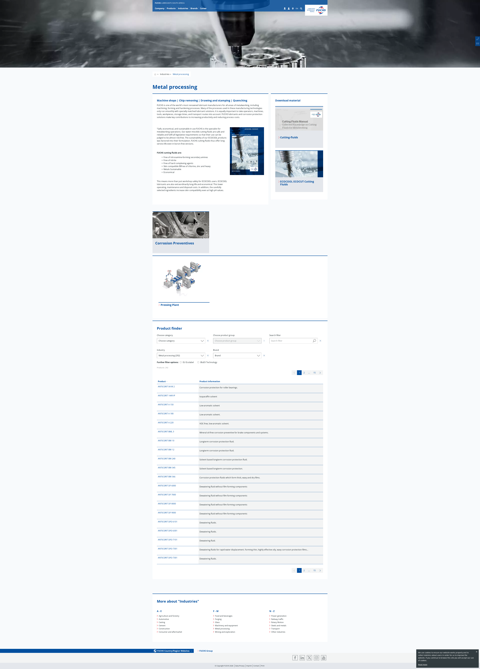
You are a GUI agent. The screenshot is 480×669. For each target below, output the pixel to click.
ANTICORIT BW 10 (166, 440)
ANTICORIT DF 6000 (167, 485)
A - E (159, 611)
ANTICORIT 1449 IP (166, 395)
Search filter (275, 335)
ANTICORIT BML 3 (166, 431)
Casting (162, 622)
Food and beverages (223, 616)
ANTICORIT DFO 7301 (167, 548)
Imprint (249, 666)
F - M (215, 611)
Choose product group (224, 335)
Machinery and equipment (226, 625)
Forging (218, 619)
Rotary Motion (277, 622)
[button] (289, 8)
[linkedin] (302, 657)
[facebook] (295, 657)
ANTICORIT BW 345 (166, 467)
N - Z (271, 611)
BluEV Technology (208, 362)
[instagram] (316, 657)
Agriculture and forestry (169, 616)
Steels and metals (278, 625)
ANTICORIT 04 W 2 (166, 386)
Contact (256, 666)
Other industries (278, 632)
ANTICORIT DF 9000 (167, 512)
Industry (161, 350)
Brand (216, 350)
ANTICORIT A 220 (166, 422)
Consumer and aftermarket (170, 632)
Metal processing (180, 74)
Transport (275, 628)
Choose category (165, 335)
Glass (217, 622)
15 (314, 372)
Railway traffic (277, 619)
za (155, 74)
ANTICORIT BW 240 (166, 458)
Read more (422, 664)
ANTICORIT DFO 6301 (167, 530)
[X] (309, 657)
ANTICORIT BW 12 (166, 449)
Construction (164, 628)
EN (297, 8)
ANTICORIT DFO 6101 (167, 521)
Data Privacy (239, 666)
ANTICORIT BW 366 (166, 476)
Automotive (164, 619)
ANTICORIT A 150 (166, 404)
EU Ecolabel (188, 362)
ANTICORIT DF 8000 (167, 503)
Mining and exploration (225, 632)
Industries (165, 74)
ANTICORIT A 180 (166, 413)
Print (262, 666)
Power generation (278, 616)
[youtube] (323, 657)
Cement (162, 625)
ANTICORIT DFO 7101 (167, 539)
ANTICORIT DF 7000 (167, 494)
